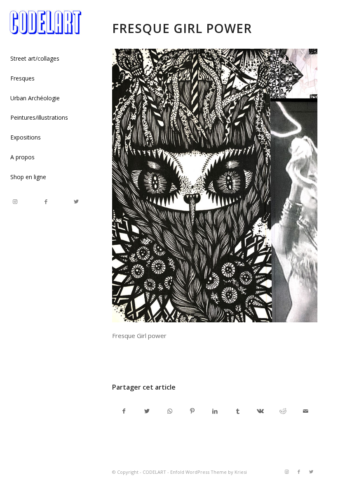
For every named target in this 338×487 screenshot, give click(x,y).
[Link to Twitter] (76, 201)
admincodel (178, 358)
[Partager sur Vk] (260, 411)
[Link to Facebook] (46, 201)
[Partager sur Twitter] (147, 411)
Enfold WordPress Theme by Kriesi (208, 472)
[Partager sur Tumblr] (238, 411)
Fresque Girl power (182, 28)
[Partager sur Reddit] (283, 411)
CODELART (154, 472)
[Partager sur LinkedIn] (215, 411)
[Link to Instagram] (15, 201)
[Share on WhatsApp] (170, 411)
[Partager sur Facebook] (124, 411)
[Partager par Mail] (306, 411)
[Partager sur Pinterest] (192, 411)
